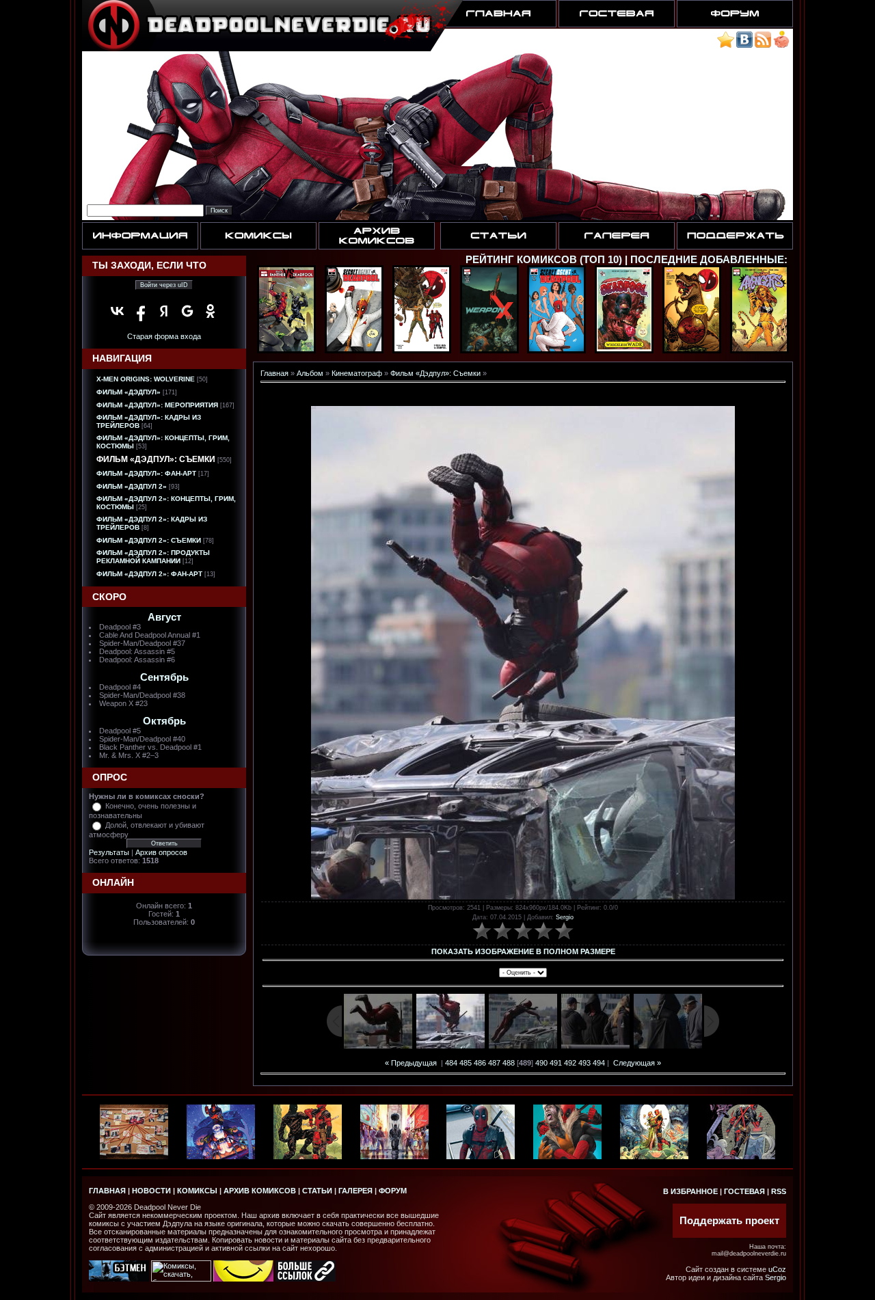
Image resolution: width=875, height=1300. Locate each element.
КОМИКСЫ (197, 1191)
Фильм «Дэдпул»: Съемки (155, 459)
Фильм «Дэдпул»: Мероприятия (157, 405)
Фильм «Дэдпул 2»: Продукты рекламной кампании (153, 557)
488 (508, 1063)
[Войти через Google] (187, 311)
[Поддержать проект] (781, 45)
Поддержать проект (729, 1220)
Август (164, 617)
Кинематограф (357, 373)
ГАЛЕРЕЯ (355, 1191)
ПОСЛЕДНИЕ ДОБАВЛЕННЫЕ (707, 259)
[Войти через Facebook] (141, 311)
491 (556, 1063)
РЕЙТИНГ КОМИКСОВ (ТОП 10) (544, 259)
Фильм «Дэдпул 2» (131, 486)
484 (451, 1063)
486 (480, 1063)
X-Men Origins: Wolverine (145, 379)
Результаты (109, 852)
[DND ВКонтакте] (744, 45)
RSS (778, 1191)
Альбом (310, 373)
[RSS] (763, 45)
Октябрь (164, 721)
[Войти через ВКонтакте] (117, 311)
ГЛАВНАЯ (107, 1191)
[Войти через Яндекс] (164, 311)
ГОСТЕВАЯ (744, 1191)
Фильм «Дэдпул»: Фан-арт (146, 473)
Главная (274, 373)
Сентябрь (164, 677)
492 (570, 1063)
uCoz (777, 1269)
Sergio (565, 917)
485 (465, 1063)
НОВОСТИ (151, 1191)
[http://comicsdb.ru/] (243, 1279)
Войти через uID (164, 285)
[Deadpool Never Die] (725, 45)
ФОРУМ (393, 1191)
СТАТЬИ (317, 1191)
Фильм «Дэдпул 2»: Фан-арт (149, 574)
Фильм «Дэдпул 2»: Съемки (148, 540)
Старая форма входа (164, 336)
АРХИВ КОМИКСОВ (260, 1191)
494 (599, 1063)
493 (584, 1063)
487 (494, 1063)
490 (541, 1063)
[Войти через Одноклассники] (210, 311)
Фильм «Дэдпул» (128, 392)
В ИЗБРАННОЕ (690, 1191)
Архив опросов (161, 852)
